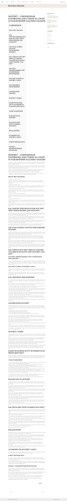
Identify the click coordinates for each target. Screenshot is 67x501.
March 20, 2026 (51, 15)
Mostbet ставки (15, 98)
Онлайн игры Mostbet (14, 92)
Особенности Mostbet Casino (15, 136)
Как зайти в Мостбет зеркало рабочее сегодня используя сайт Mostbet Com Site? (17, 60)
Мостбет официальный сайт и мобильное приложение (17, 71)
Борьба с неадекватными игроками (15, 148)
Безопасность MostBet (14, 116)
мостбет (17, 179)
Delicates (49, 34)
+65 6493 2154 (62, 1)
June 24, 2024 (19, 14)
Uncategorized (12, 14)
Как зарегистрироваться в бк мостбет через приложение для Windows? (17, 38)
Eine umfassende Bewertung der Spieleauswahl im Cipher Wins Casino (52, 26)
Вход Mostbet (14, 131)
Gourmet (49, 36)
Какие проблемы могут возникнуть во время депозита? (17, 104)
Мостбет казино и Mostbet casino (16, 79)
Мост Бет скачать (16, 30)
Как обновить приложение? (14, 86)
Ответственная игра (17, 142)
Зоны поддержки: (16, 111)
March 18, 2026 (51, 19)
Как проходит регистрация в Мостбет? (14, 124)
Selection (49, 39)
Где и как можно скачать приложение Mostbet (15, 49)
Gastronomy (49, 35)
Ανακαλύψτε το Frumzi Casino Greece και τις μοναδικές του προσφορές (52, 21)
